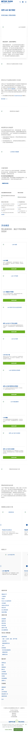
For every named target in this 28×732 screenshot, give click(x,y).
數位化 (3, 669)
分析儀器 (4, 603)
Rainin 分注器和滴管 (6, 600)
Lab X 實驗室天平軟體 (8, 291)
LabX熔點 (5, 417)
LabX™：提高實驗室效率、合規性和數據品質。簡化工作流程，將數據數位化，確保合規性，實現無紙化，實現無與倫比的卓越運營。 (13, 263)
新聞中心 (4, 680)
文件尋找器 (4, 691)
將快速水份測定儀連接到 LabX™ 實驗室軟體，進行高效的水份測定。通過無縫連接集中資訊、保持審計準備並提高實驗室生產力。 (13, 452)
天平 (9, 88)
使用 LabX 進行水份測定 (8, 449)
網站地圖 (14, 715)
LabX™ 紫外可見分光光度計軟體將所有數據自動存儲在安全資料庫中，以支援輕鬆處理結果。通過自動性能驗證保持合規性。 (13, 326)
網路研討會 (4, 654)
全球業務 (4, 671)
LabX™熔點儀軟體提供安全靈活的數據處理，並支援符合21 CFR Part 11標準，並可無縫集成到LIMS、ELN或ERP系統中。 (13, 420)
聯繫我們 (4, 687)
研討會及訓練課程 (6, 650)
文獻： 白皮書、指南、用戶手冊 (9, 638)
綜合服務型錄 (5, 629)
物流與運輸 (4, 612)
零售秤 (3, 598)
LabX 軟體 (5, 260)
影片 (3, 645)
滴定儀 (13, 88)
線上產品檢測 (5, 609)
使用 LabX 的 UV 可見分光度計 (10, 323)
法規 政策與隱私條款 (14, 711)
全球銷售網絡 (14, 716)
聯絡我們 (14, 713)
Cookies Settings (14, 710)
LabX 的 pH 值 (6, 354)
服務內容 (4, 621)
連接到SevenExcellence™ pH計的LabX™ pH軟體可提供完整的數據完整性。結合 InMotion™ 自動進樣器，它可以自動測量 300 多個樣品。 (13, 357)
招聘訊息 (4, 662)
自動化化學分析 (5, 605)
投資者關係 (4, 678)
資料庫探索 (4, 636)
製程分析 (4, 607)
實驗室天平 (4, 594)
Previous (1, 525)
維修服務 (4, 618)
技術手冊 (4, 641)
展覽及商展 (4, 652)
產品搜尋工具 (5, 693)
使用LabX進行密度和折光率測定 (10, 386)
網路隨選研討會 (6, 643)
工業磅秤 (4, 596)
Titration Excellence (7, 529)
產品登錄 (4, 623)
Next (27, 525)
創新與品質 (4, 673)
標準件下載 (4, 627)
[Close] (25, 724)
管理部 (3, 676)
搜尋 (3, 689)
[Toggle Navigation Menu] (25, 2)
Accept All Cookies (18, 729)
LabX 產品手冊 (5, 570)
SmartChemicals (18, 95)
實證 (3, 665)
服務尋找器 (4, 696)
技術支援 (4, 625)
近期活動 (4, 647)
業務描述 (4, 667)
